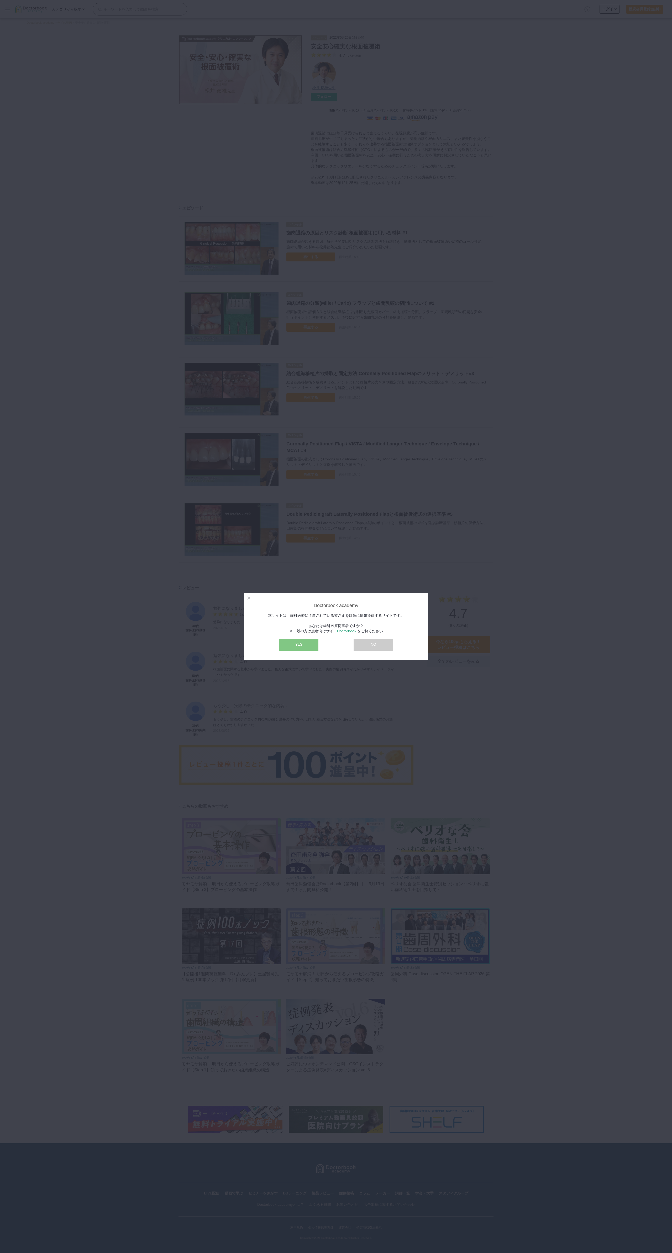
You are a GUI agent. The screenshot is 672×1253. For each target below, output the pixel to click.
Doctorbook (346, 631)
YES (298, 644)
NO (373, 644)
